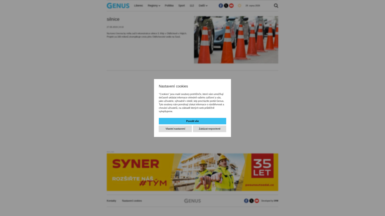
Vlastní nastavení (175, 129)
